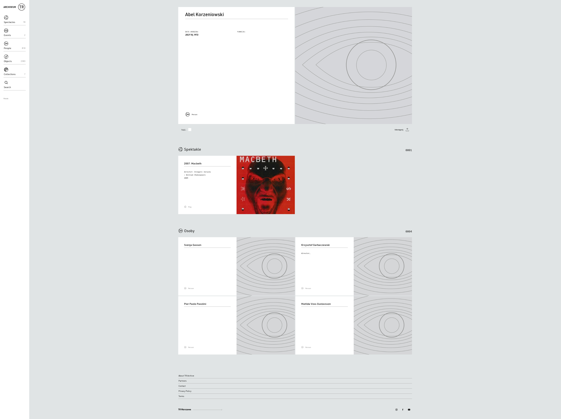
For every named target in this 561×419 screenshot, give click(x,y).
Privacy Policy (185, 391)
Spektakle (192, 149)
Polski (6, 98)
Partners (183, 381)
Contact (182, 386)
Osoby (189, 230)
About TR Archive (186, 375)
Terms (181, 396)
